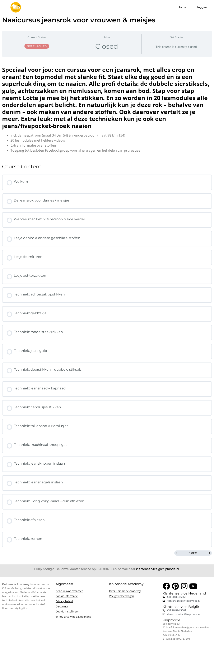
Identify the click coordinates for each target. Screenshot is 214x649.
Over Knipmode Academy (125, 591)
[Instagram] (184, 586)
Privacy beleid (64, 601)
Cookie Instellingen (67, 611)
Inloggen (201, 7)
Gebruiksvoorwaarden (69, 591)
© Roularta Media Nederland (73, 617)
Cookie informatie (67, 596)
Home (182, 7)
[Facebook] (166, 586)
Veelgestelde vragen (121, 596)
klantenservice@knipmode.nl (157, 569)
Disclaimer (62, 606)
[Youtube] (193, 586)
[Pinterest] (175, 586)
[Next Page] (209, 553)
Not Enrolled (37, 46)
